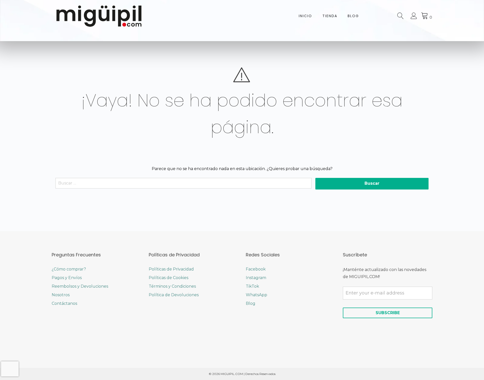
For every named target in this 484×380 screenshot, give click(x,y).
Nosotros (61, 294)
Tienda (329, 15)
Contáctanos (64, 303)
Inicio (305, 15)
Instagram (256, 277)
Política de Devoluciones (174, 294)
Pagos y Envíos (67, 277)
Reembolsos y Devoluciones (80, 286)
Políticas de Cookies (168, 277)
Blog (353, 15)
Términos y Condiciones (172, 286)
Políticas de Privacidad (171, 269)
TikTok (252, 286)
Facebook (256, 269)
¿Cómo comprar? (69, 269)
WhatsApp (256, 294)
